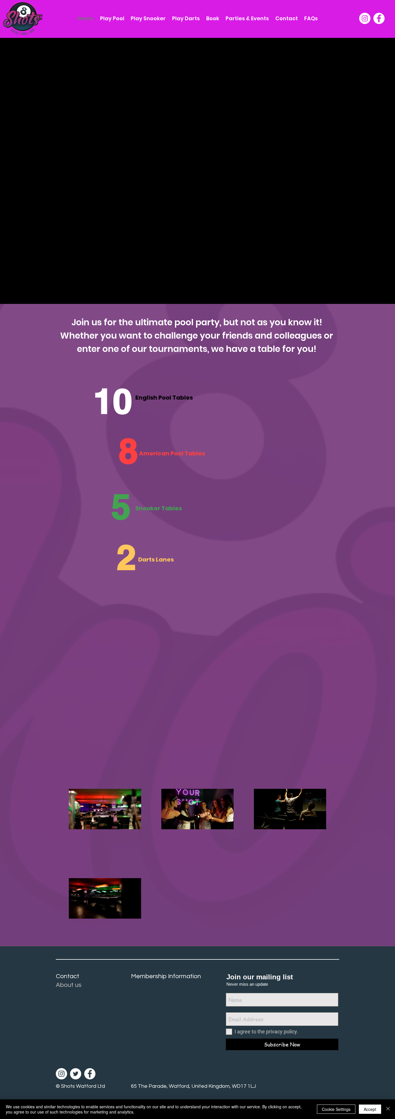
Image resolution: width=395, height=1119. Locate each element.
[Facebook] (379, 18)
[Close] (388, 1109)
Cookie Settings (336, 1109)
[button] (286, 18)
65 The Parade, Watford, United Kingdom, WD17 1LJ (193, 1086)
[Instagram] (364, 18)
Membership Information (166, 976)
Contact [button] (67, 976)
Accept (370, 1109)
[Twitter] (75, 1073)
